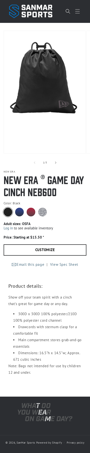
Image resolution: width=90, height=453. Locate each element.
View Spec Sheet (64, 264)
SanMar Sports (26, 442)
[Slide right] (55, 162)
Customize (45, 249)
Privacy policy (75, 442)
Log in (8, 228)
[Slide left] (34, 162)
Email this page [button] (30, 264)
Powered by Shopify (49, 442)
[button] (77, 11)
